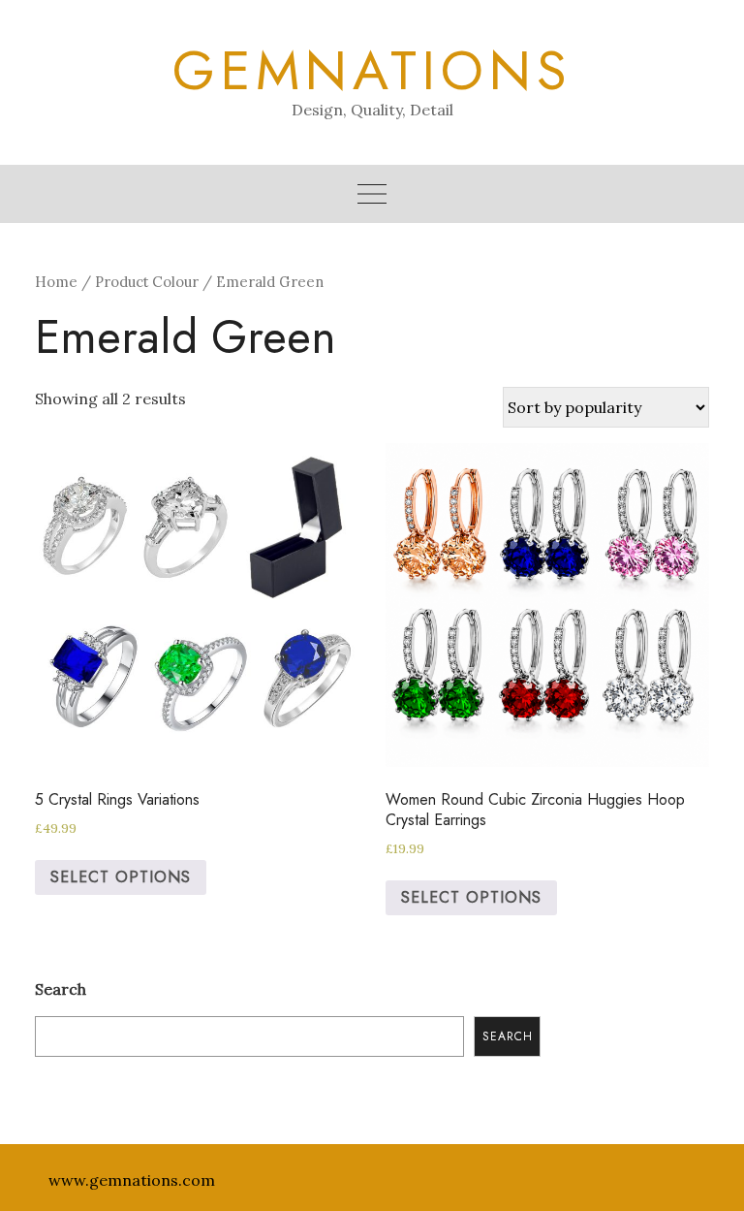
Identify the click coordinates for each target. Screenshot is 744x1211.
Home (56, 281)
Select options (120, 877)
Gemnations (372, 71)
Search (60, 989)
